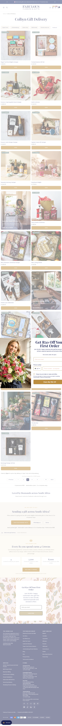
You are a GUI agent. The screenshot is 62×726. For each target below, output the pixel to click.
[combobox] (37, 368)
